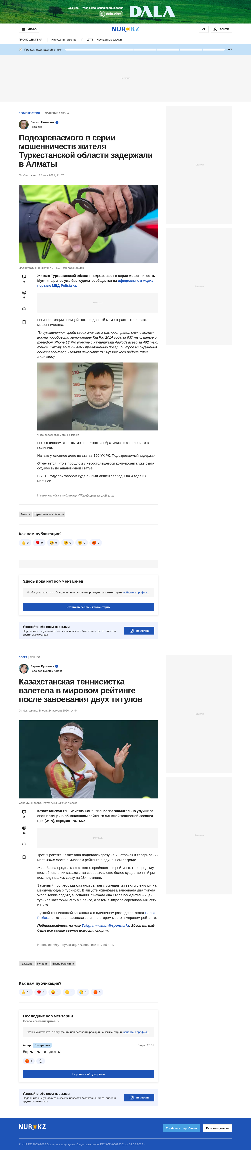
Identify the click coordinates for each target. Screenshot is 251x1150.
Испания (42, 963)
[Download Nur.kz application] (125, 12)
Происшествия (30, 39)
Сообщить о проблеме (181, 1128)
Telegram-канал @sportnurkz (105, 926)
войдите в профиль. (136, 592)
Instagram (142, 630)
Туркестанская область (49, 514)
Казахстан (26, 963)
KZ (204, 29)
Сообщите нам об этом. (98, 495)
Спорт (23, 657)
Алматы (25, 514)
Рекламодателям (217, 1128)
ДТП (90, 39)
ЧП (81, 39)
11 (28, 992)
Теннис (35, 657)
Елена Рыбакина (63, 963)
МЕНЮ (32, 29)
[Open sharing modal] (24, 308)
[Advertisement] (125, 78)
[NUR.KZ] (125, 29)
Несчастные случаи (109, 39)
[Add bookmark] (24, 322)
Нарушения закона (63, 39)
